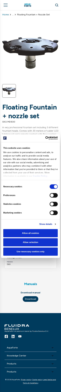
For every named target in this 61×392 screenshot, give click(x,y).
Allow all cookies (30, 233)
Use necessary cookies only (31, 251)
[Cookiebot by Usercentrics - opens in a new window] (45, 138)
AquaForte (12, 347)
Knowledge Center (16, 355)
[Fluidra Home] (31, 5)
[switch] (54, 195)
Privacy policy (26, 380)
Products (11, 363)
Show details (45, 224)
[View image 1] (9, 91)
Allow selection (30, 242)
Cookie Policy (40, 176)
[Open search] (57, 5)
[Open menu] (5, 5)
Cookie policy (37, 380)
